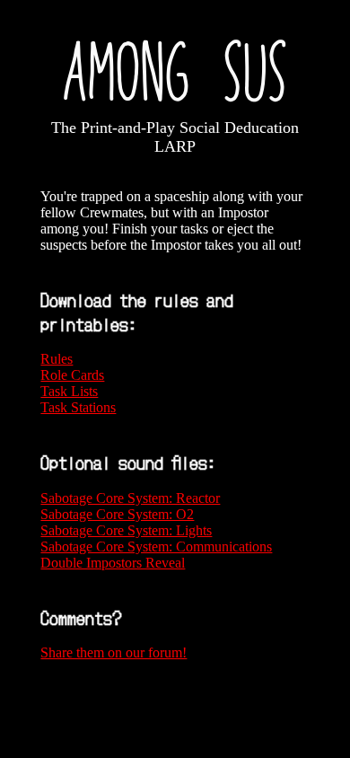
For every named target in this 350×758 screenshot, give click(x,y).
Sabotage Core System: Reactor (130, 498)
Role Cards (72, 375)
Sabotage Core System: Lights (126, 530)
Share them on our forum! (113, 652)
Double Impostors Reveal (112, 562)
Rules (56, 358)
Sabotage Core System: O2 (117, 514)
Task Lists (69, 391)
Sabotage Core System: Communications (156, 546)
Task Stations (78, 407)
